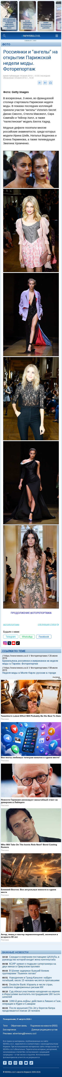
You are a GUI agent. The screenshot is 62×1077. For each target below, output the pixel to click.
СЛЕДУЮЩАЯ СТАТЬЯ (47, 625)
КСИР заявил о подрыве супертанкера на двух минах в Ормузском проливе (29, 965)
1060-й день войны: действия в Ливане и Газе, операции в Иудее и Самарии (31, 1002)
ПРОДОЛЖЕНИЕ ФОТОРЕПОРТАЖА (31, 613)
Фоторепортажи (11, 625)
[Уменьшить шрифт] (39, 82)
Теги (5, 1025)
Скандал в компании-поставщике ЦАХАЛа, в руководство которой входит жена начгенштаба (30, 958)
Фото (6, 44)
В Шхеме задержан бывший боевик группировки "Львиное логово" (25, 972)
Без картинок (9, 1029)
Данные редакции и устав (44, 1029)
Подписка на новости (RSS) (43, 1025)
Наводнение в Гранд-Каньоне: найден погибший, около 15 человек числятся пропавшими (30, 979)
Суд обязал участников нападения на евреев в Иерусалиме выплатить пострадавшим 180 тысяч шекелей (31, 994)
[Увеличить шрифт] (45, 82)
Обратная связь (19, 1025)
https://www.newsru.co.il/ (16, 656)
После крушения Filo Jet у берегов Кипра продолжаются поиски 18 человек (28, 1009)
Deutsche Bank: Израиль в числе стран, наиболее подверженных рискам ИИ (27, 986)
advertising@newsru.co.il (24, 1033)
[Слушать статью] (53, 82)
